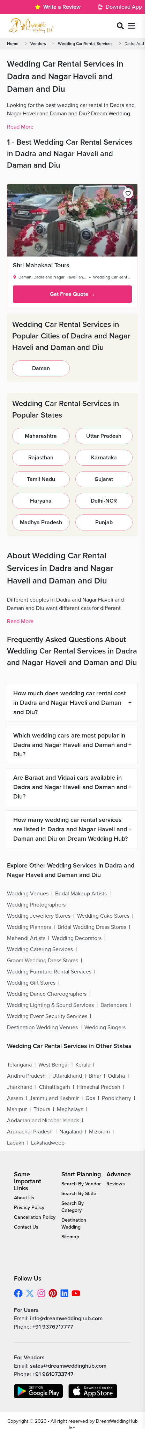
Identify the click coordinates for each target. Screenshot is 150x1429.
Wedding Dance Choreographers (47, 994)
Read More (20, 126)
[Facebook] (18, 1293)
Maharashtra (41, 436)
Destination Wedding (73, 1223)
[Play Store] (38, 1391)
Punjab (104, 522)
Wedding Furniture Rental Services (49, 971)
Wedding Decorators (77, 938)
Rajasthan (40, 457)
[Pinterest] (52, 1293)
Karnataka (104, 457)
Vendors (38, 43)
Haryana (41, 500)
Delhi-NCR (104, 500)
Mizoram (99, 1131)
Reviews (115, 1184)
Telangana (19, 1064)
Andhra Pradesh (26, 1075)
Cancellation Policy (34, 1217)
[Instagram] (41, 1293)
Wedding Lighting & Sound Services (50, 1005)
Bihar (95, 1075)
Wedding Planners (29, 927)
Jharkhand (19, 1087)
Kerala (82, 1064)
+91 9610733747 (53, 1374)
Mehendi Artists (26, 938)
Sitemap (70, 1237)
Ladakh (15, 1142)
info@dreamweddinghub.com (66, 1318)
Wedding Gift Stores (31, 982)
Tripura (41, 1109)
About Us (24, 1198)
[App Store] (92, 1391)
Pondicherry (116, 1098)
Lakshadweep (48, 1142)
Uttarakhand (67, 1075)
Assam (15, 1098)
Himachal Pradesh (98, 1087)
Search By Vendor (81, 1184)
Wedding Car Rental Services (85, 43)
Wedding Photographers (36, 904)
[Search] (120, 25)
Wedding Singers (105, 1027)
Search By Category (72, 1206)
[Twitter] (29, 1293)
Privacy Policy (29, 1207)
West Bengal (53, 1064)
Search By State (78, 1194)
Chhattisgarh (54, 1087)
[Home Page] (31, 25)
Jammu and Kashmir (54, 1098)
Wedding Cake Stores (103, 915)
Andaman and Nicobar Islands (43, 1120)
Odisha (116, 1075)
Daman (41, 368)
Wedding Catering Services (40, 949)
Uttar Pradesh (103, 436)
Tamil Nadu (41, 479)
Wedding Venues (27, 893)
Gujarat (104, 479)
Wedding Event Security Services (47, 1016)
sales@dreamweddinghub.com (68, 1365)
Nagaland (70, 1131)
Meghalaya (70, 1109)
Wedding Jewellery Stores (38, 915)
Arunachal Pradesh (30, 1131)
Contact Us (26, 1227)
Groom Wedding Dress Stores (42, 960)
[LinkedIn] (64, 1293)
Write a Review (62, 6)
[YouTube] (76, 1293)
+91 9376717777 (52, 1326)
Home (12, 43)
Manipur (17, 1109)
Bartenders (113, 1005)
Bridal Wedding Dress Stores (92, 927)
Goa (90, 1098)
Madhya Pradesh (41, 522)
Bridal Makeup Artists (81, 893)
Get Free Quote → (72, 294)
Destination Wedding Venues (42, 1027)
